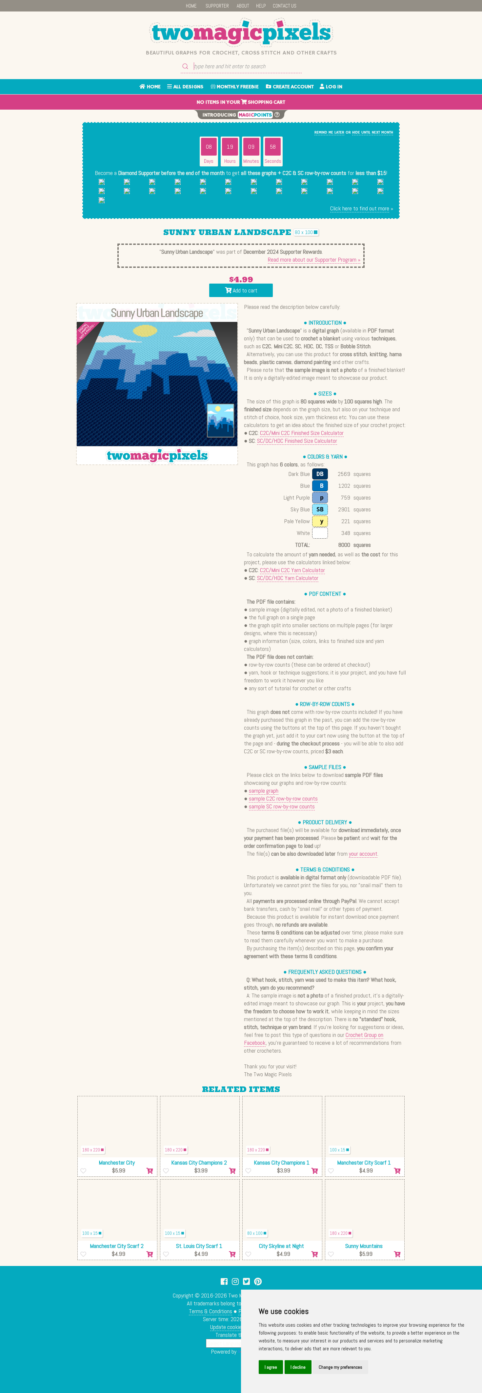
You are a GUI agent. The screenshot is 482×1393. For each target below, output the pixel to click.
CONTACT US (284, 6)
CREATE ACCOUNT (292, 87)
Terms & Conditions (210, 1311)
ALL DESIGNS (187, 87)
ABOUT (243, 6)
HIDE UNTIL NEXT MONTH (372, 132)
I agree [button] (271, 1367)
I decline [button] (298, 1367)
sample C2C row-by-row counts (283, 798)
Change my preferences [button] (340, 1367)
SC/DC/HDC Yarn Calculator (287, 578)
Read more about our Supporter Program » (314, 259)
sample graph (263, 790)
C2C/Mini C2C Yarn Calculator (292, 570)
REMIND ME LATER (329, 132)
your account (363, 853)
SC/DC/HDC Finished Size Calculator (297, 440)
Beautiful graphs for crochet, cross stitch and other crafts (241, 52)
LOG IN (333, 87)
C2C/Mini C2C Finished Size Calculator (302, 433)
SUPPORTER (217, 6)
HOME (191, 6)
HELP (261, 6)
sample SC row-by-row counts (282, 806)
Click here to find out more (359, 208)
